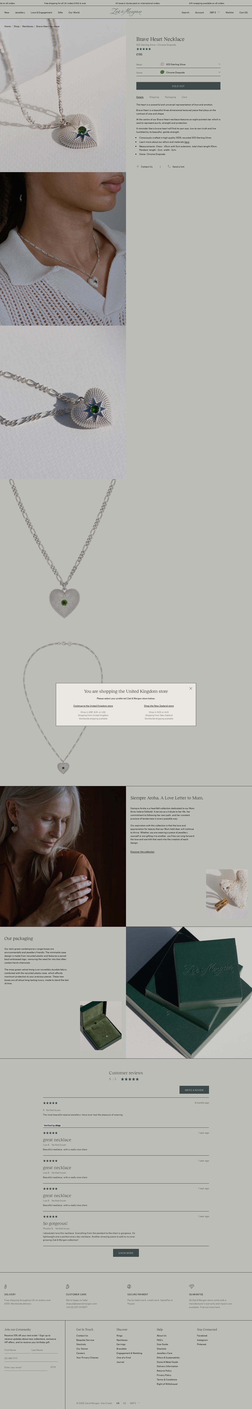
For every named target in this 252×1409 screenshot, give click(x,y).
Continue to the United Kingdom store (93, 705)
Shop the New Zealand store (159, 705)
